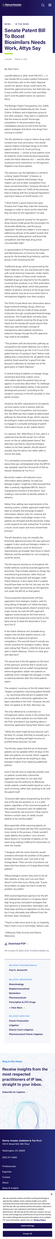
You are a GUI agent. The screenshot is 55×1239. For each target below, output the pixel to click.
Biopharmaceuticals (19, 989)
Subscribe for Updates (14, 1092)
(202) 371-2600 (9, 1157)
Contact (6, 1177)
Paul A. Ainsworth (18, 970)
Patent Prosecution (19, 1021)
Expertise (6, 1172)
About (5, 1183)
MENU (51, 5)
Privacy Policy (40, 1220)
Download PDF (17, 944)
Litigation (14, 1025)
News (8, 24)
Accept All (27, 1234)
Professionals (9, 1166)
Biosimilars (14, 993)
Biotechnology (16, 984)
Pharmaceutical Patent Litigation (26, 1034)
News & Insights (10, 1188)
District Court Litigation (21, 1030)
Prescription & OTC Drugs (22, 1002)
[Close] (52, 1194)
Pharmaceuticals (17, 998)
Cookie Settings (27, 1226)
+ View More (16, 1008)
